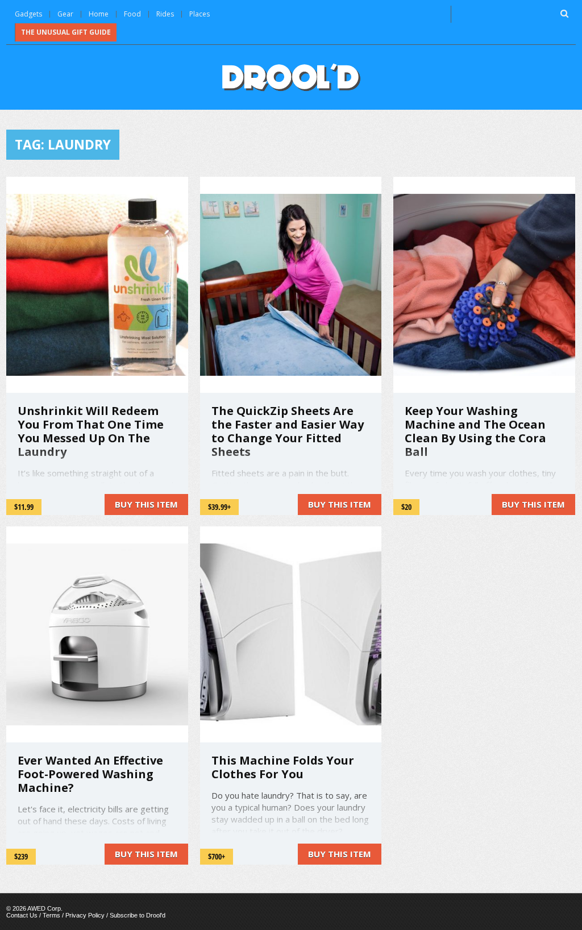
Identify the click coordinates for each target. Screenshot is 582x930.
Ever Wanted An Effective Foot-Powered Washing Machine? (90, 774)
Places (199, 14)
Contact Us (22, 915)
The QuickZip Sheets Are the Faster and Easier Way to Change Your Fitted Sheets (287, 431)
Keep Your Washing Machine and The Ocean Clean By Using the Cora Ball (475, 431)
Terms (51, 915)
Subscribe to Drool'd (137, 915)
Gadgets (28, 14)
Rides (165, 14)
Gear (65, 14)
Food (132, 14)
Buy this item (146, 504)
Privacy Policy (85, 915)
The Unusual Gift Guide (66, 32)
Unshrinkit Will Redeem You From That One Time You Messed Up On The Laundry (91, 431)
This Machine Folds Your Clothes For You (282, 767)
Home (99, 14)
